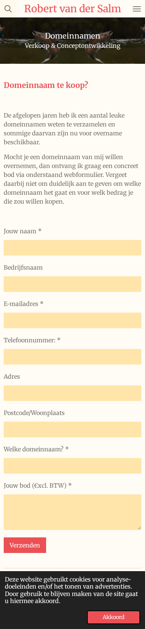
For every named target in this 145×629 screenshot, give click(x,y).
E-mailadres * (24, 303)
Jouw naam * (23, 231)
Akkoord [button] (114, 617)
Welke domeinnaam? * (36, 449)
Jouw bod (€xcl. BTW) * (38, 485)
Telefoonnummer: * (32, 340)
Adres (12, 376)
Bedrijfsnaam (23, 267)
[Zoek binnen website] (8, 8)
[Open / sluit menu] (137, 8)
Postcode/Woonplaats (34, 412)
